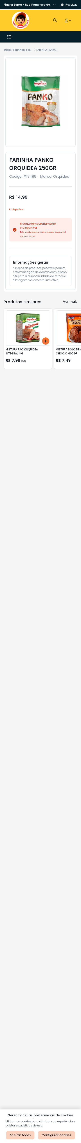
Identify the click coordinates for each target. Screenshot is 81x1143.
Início (7, 50)
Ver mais (70, 301)
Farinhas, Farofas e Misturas (32, 50)
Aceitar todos (20, 1135)
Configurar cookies (56, 1135)
